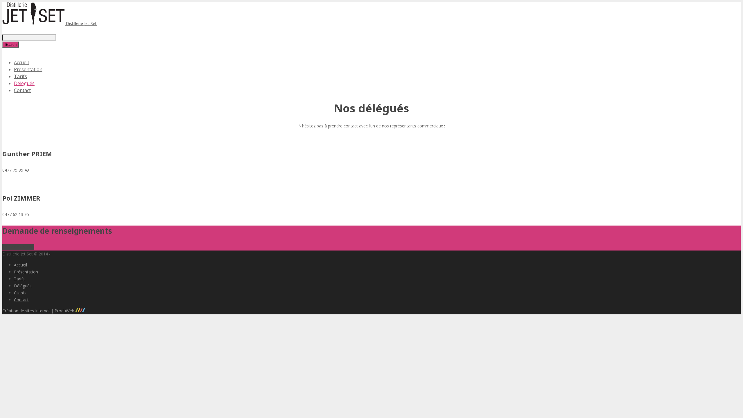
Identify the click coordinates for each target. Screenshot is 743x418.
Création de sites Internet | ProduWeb (38, 311)
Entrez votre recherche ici (26, 30)
